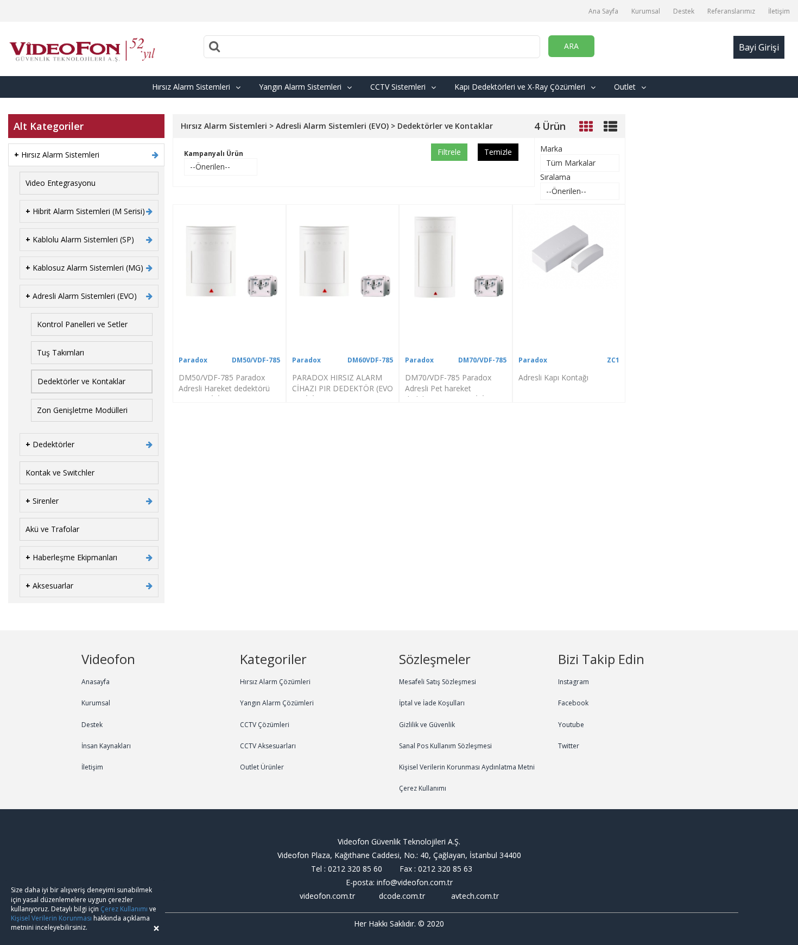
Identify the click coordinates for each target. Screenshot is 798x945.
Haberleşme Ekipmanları (71, 557)
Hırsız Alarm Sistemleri (191, 87)
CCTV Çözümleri (264, 724)
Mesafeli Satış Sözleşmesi (437, 681)
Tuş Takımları (60, 352)
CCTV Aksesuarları (268, 745)
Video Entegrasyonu (61, 183)
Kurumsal (645, 11)
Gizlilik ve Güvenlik (427, 724)
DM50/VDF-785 (256, 360)
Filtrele (449, 152)
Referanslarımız (731, 11)
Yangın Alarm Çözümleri (277, 703)
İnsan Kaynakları (106, 745)
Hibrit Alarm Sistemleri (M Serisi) (85, 211)
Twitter (568, 745)
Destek (683, 11)
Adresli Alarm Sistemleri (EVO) (81, 296)
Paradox (193, 360)
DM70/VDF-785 (482, 360)
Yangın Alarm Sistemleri (300, 87)
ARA (571, 46)
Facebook (573, 703)
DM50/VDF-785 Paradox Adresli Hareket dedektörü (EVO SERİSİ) (224, 388)
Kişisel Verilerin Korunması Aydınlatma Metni (467, 767)
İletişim (779, 11)
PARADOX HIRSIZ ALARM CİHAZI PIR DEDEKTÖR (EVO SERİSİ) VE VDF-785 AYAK (342, 388)
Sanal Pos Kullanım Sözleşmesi (445, 745)
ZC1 (613, 360)
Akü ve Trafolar (52, 529)
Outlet (625, 87)
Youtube (571, 724)
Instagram (573, 681)
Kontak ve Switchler (60, 472)
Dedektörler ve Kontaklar (81, 381)
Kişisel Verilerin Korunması (51, 918)
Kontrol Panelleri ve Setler (82, 324)
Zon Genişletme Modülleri (82, 410)
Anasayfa (95, 681)
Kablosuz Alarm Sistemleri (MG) (84, 267)
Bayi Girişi (759, 47)
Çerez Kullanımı (422, 788)
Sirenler (42, 501)
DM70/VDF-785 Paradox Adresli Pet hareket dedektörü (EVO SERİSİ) (448, 388)
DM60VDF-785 (370, 360)
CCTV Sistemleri (398, 87)
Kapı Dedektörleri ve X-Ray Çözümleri (519, 87)
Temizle (498, 152)
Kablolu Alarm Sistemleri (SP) (80, 239)
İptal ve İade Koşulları (432, 703)
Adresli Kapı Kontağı (553, 377)
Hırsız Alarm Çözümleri (275, 681)
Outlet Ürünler (262, 767)
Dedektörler (50, 444)
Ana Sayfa (603, 11)
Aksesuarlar (49, 585)
